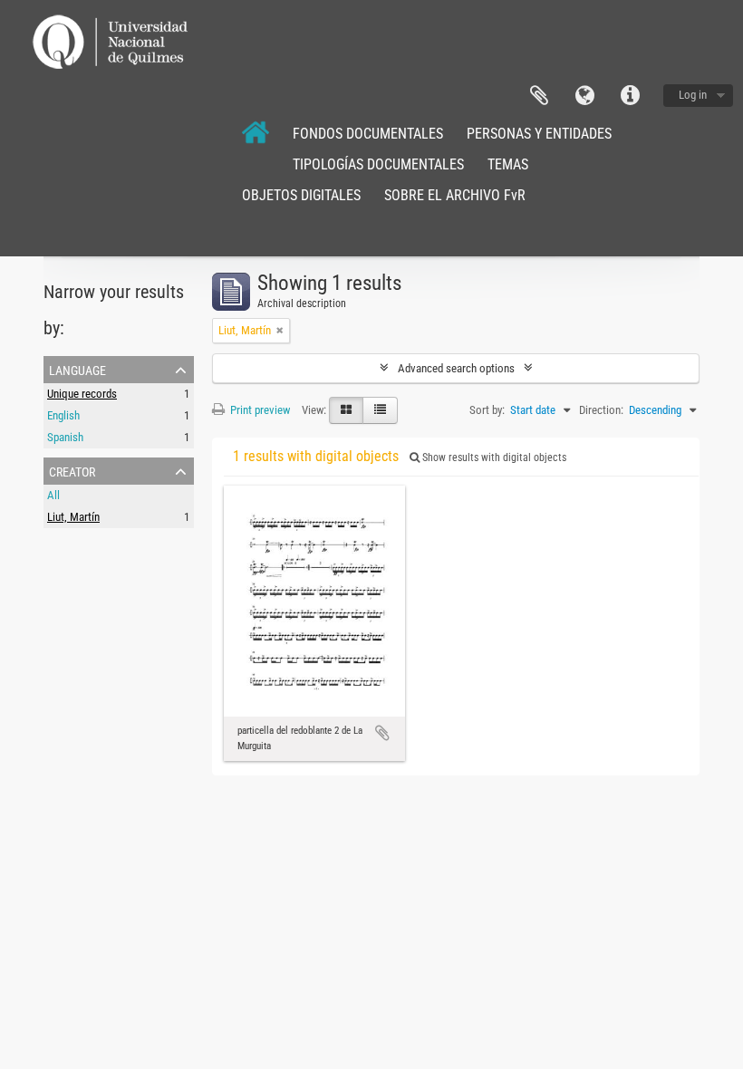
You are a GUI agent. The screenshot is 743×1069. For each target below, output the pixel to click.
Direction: (601, 410)
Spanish (65, 437)
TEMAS (507, 164)
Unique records (82, 393)
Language (584, 96)
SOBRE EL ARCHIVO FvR (455, 195)
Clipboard (539, 96)
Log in (693, 94)
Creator (72, 470)
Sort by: (487, 410)
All (53, 495)
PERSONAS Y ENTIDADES (539, 133)
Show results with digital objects (493, 457)
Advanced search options (456, 368)
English (63, 415)
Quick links (629, 96)
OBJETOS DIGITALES (301, 195)
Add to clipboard (382, 733)
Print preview (258, 410)
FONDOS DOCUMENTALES (368, 133)
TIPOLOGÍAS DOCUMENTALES (378, 164)
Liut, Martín (73, 517)
